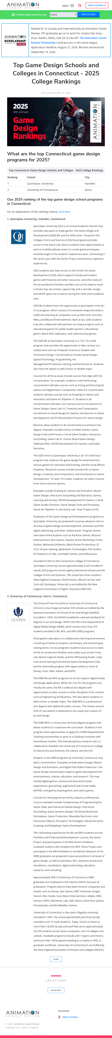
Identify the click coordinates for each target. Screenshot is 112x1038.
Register (35, 1027)
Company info (12, 1027)
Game (56, 959)
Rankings (56, 990)
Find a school (96, 5)
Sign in (25, 1027)
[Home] (22, 6)
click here (64, 211)
